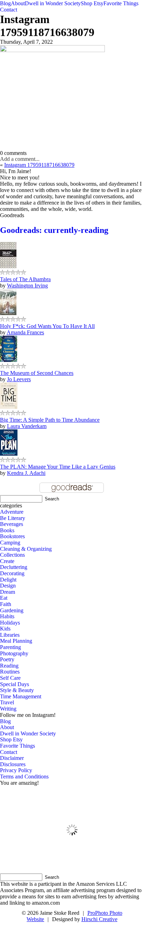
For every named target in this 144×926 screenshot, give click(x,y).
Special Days (14, 684)
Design (8, 586)
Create (7, 561)
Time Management (20, 696)
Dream (7, 592)
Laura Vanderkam (26, 426)
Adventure (11, 512)
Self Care (10, 678)
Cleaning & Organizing (26, 549)
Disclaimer (12, 758)
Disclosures (13, 764)
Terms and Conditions (24, 776)
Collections (12, 555)
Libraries (10, 635)
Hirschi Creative (99, 919)
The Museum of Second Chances (36, 373)
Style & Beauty (17, 690)
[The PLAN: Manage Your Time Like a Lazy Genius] (8, 454)
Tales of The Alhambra (25, 279)
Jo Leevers (19, 379)
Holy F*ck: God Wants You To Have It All (47, 326)
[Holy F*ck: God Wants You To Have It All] (8, 313)
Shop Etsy (92, 3)
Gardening (11, 610)
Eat (3, 598)
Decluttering (13, 567)
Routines (10, 672)
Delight (8, 580)
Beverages (11, 524)
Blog (5, 3)
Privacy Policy (16, 770)
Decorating (12, 573)
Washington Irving (27, 286)
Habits (7, 616)
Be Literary (12, 518)
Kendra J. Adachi (26, 473)
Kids (5, 629)
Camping (10, 543)
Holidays (10, 623)
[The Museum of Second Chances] (8, 360)
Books (7, 530)
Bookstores (12, 536)
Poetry (7, 659)
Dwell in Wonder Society (53, 3)
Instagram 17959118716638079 (39, 165)
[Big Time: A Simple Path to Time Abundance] (8, 407)
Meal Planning (16, 641)
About (18, 3)
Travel (7, 702)
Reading (9, 666)
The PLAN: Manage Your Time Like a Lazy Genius (57, 467)
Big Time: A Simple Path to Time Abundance (50, 420)
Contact (8, 10)
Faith (5, 604)
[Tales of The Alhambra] (8, 266)
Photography (14, 653)
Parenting (10, 647)
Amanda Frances (25, 332)
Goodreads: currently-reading (54, 230)
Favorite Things (120, 3)
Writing (8, 709)
